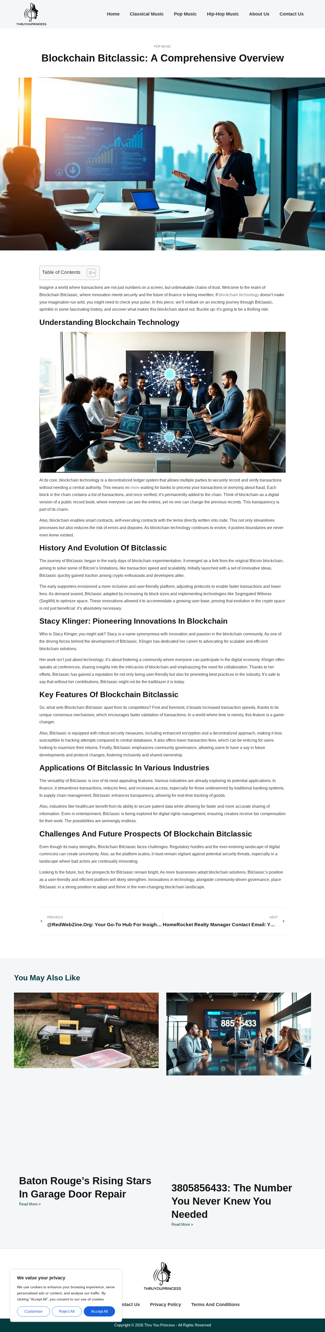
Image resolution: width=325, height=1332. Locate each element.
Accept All (99, 1311)
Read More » (30, 1204)
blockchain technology (239, 295)
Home (113, 14)
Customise (33, 1311)
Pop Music (185, 14)
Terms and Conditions (215, 1304)
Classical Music (147, 14)
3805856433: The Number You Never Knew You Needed (231, 1201)
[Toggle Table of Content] (88, 272)
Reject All (66, 1311)
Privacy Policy (165, 1304)
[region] (66, 1295)
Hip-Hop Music (223, 14)
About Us (259, 14)
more (135, 487)
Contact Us (292, 14)
